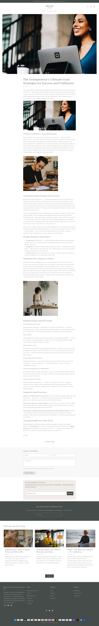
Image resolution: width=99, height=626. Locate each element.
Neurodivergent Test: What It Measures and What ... (48, 551)
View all (49, 576)
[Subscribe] (60, 514)
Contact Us (53, 598)
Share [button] (26, 435)
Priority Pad (33, 426)
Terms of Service (78, 593)
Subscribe (70, 493)
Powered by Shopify (54, 622)
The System (29, 603)
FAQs (51, 590)
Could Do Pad (30, 601)
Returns (52, 595)
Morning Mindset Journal (33, 590)
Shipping (52, 593)
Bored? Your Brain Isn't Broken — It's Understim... (80, 551)
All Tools (29, 593)
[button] (44, 11)
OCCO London (47, 622)
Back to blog (50, 441)
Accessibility (77, 595)
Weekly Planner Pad (31, 595)
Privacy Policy (77, 590)
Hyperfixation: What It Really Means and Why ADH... (17, 551)
